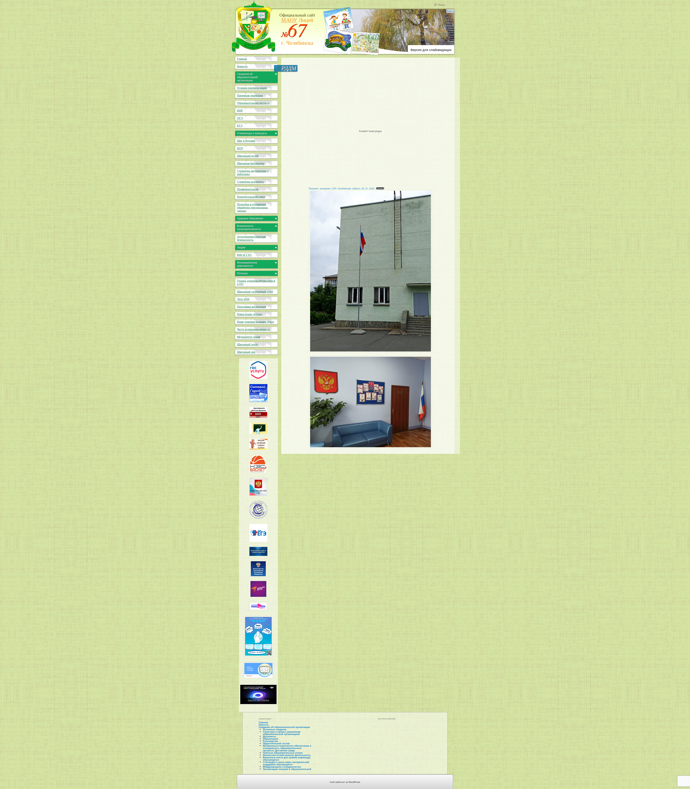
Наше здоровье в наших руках (255, 321)
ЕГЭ (239, 125)
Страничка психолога (250, 181)
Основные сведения (275, 729)
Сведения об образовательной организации (284, 727)
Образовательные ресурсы (253, 103)
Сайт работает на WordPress (345, 782)
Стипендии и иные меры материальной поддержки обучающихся (286, 763)
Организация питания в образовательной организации (287, 770)
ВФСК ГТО (244, 254)
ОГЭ (240, 118)
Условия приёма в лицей (252, 87)
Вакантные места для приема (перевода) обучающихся (286, 758)
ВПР (240, 110)
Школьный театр (247, 344)
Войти (450, 11)
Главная (242, 58)
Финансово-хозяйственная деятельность (287, 755)
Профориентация (247, 189)
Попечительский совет (251, 196)
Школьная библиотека (250, 163)
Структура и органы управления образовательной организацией (281, 733)
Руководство (270, 741)
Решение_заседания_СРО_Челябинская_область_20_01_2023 (341, 188)
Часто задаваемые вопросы (253, 329)
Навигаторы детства (249, 314)
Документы (269, 736)
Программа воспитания (251, 306)
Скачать (380, 188)
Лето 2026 (243, 299)
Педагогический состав (276, 743)
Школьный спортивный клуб (255, 291)
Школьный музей (247, 155)
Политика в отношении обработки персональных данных (252, 207)
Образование (270, 738)
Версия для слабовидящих (431, 49)
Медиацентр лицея (248, 336)
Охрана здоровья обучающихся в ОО (256, 282)
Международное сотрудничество (282, 766)
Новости (242, 66)
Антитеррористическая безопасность (251, 238)
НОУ (240, 148)
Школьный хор (246, 351)
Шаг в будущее (246, 140)
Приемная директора (250, 95)
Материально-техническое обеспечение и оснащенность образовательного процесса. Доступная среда (287, 748)
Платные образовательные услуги (283, 752)
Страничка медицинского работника (253, 172)
